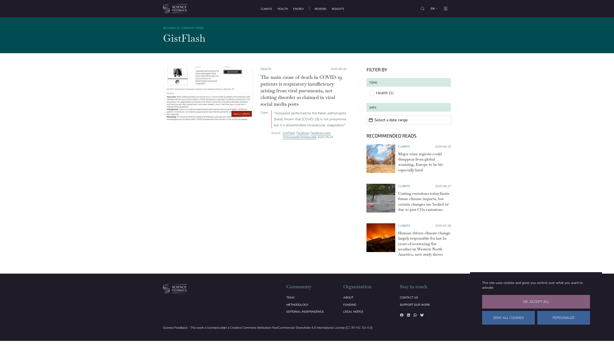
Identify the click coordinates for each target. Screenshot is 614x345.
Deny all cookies (508, 318)
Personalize (564, 318)
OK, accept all (536, 301)
